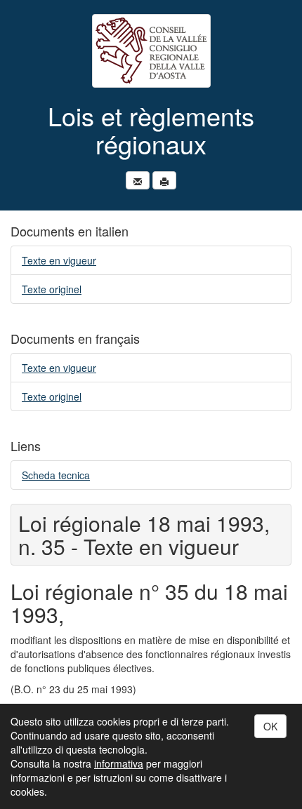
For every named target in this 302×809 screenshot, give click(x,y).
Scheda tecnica (56, 475)
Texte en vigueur (59, 260)
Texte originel (51, 289)
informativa (118, 763)
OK (270, 726)
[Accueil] (151, 51)
